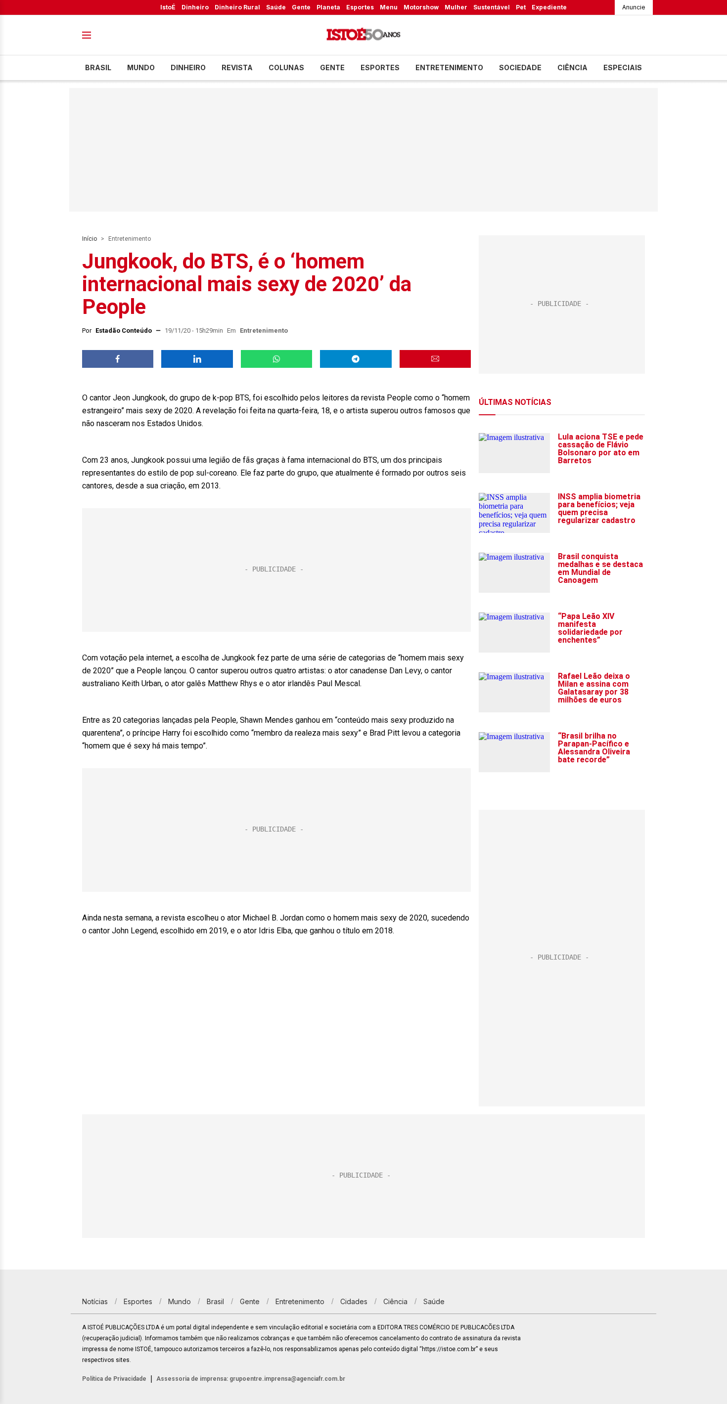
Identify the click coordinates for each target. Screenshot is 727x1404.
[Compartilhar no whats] (276, 359)
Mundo (141, 67)
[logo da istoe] (363, 35)
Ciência (572, 67)
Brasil (98, 67)
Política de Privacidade (114, 1378)
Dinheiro (195, 7)
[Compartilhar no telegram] (355, 359)
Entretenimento (449, 67)
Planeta (328, 7)
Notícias (95, 1301)
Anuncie (633, 7)
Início (89, 238)
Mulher (456, 7)
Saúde (276, 7)
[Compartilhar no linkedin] (196, 359)
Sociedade (520, 67)
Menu (389, 7)
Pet (521, 7)
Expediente (549, 7)
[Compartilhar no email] (435, 359)
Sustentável (491, 7)
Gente (301, 7)
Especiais (622, 67)
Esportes (360, 7)
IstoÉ (168, 7)
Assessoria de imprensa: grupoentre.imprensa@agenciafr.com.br (250, 1378)
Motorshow (421, 7)
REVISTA (237, 67)
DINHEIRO (188, 67)
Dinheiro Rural (237, 7)
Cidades (353, 1301)
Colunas (286, 67)
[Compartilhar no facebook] (117, 359)
